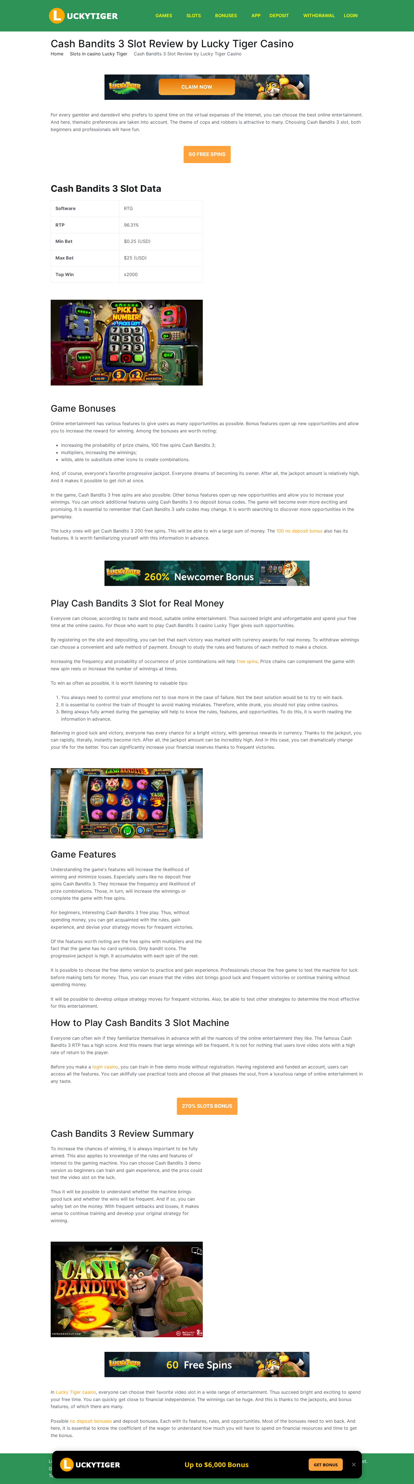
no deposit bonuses (91, 1421)
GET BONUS (326, 1464)
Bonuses (226, 15)
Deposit (279, 15)
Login (351, 15)
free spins (247, 661)
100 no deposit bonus (299, 531)
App (256, 15)
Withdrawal (319, 15)
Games (163, 15)
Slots (193, 15)
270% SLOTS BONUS (207, 1106)
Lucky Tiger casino (76, 1392)
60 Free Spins (207, 154)
